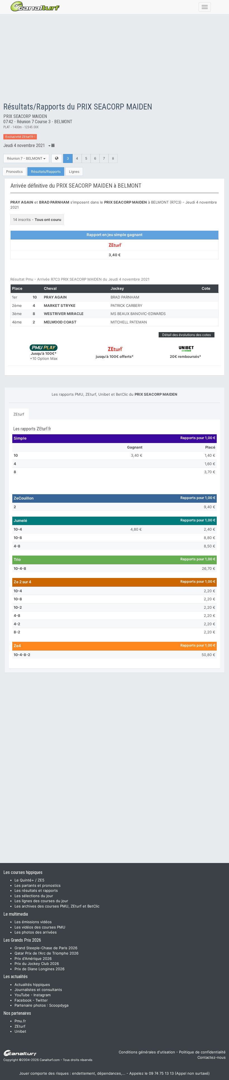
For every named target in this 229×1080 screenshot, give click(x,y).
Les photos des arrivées (36, 932)
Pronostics (14, 171)
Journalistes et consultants (38, 989)
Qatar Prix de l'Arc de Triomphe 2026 (46, 953)
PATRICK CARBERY (126, 305)
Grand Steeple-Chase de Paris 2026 (46, 948)
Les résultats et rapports (36, 890)
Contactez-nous (211, 1057)
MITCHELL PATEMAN (129, 322)
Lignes (74, 171)
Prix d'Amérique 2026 (33, 958)
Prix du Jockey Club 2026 (37, 963)
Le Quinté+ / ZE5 (29, 880)
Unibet (20, 1031)
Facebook (23, 1000)
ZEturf (18, 414)
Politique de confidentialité (202, 1052)
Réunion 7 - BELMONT (25, 158)
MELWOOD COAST (60, 322)
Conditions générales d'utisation (147, 1052)
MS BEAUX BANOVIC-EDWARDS (138, 313)
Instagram (42, 995)
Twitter (41, 1000)
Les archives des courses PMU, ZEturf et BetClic (57, 906)
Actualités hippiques (32, 984)
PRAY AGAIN (55, 297)
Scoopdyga (58, 1005)
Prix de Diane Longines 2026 (40, 969)
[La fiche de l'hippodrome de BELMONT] (56, 158)
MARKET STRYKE (59, 305)
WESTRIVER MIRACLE (64, 313)
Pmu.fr (20, 1021)
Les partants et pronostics (38, 885)
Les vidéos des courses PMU (40, 927)
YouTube (22, 995)
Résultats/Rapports (46, 171)
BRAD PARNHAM (125, 297)
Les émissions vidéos (33, 922)
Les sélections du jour (34, 896)
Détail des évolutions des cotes (186, 335)
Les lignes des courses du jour (41, 901)
